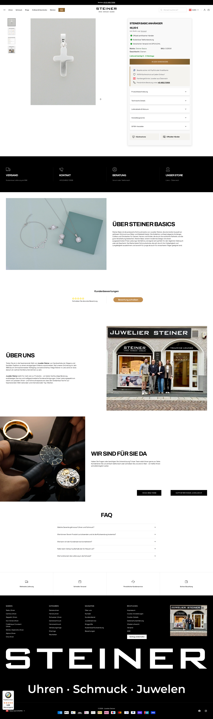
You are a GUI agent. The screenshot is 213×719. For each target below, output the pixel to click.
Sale (61, 10)
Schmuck (19, 10)
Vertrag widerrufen (136, 637)
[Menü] (12, 692)
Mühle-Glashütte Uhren (15, 630)
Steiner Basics (141, 48)
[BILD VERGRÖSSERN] (100, 99)
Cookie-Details (132, 617)
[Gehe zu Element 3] (12, 40)
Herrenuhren (54, 614)
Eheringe (52, 631)
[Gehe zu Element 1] (12, 22)
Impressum (131, 610)
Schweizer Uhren (55, 617)
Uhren (10, 10)
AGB (128, 631)
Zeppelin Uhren (11, 617)
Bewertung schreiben (128, 299)
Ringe (27, 10)
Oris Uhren (10, 637)
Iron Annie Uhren (12, 621)
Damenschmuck (55, 621)
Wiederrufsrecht (133, 624)
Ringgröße (89, 624)
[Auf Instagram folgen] (206, 711)
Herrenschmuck (55, 624)
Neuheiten (53, 634)
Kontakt (88, 614)
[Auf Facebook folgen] (199, 711)
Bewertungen (90, 631)
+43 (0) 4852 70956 (109, 2)
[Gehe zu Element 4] (12, 50)
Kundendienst (90, 617)
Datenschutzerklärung (135, 621)
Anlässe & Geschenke (39, 10)
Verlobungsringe (55, 628)
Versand (143, 31)
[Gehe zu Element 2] (12, 31)
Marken (52, 10)
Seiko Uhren (10, 610)
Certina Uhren (11, 614)
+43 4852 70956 (164, 83)
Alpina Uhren (11, 633)
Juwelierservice (90, 621)
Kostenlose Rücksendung (94, 628)
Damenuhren (54, 610)
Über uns (88, 610)
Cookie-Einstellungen (135, 614)
